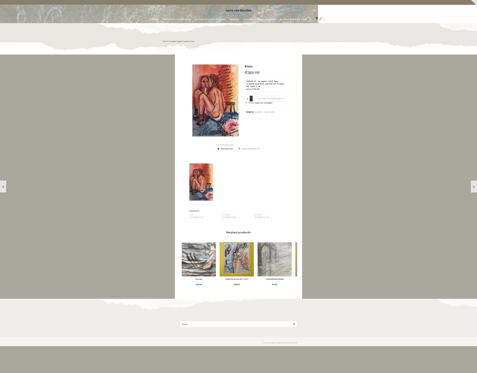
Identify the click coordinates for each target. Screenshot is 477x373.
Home (185, 26)
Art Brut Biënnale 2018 (287, 28)
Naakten (241, 26)
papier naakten (201, 49)
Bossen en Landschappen (223, 28)
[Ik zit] (474, 186)
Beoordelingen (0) (250, 156)
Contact (255, 26)
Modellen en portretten (201, 28)
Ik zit (191, 222)
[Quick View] (211, 288)
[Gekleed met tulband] (3, 186)
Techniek (257, 222)
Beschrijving (226, 156)
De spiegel (226, 222)
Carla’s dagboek (269, 28)
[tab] (225, 156)
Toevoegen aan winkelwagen (269, 106)
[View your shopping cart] (291, 19)
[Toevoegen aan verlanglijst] (199, 292)
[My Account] (282, 19)
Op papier (190, 49)
